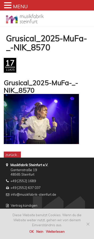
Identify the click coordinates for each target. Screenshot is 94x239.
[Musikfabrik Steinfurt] (25, 17)
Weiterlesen (55, 231)
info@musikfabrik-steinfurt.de (33, 194)
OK (31, 231)
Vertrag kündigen (24, 205)
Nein (39, 231)
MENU (20, 6)
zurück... (12, 154)
